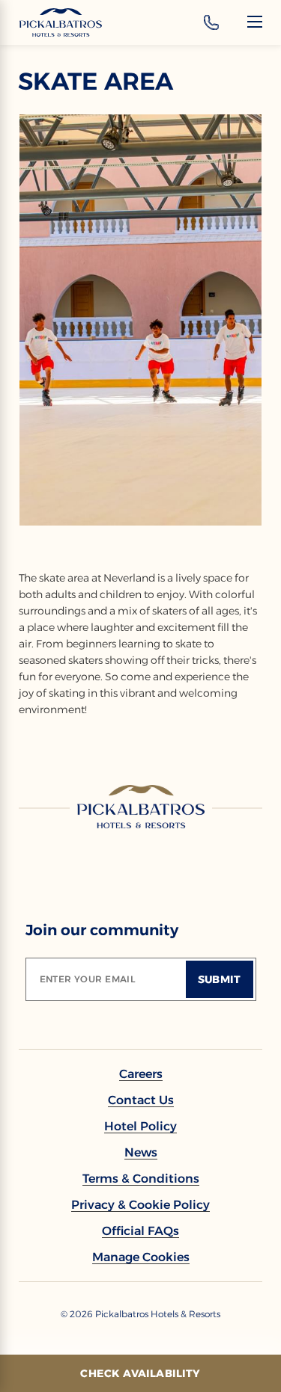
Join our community (101, 930)
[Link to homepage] (141, 806)
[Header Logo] (61, 22)
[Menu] (254, 22)
